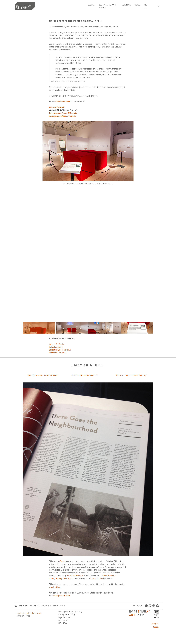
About (91, 4)
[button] (149, 327)
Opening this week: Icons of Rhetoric (43, 375)
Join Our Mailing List (27, 606)
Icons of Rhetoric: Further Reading (131, 375)
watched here (55, 587)
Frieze (62, 561)
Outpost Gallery (96, 578)
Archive (126, 4)
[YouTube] (157, 605)
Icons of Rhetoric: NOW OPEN (84, 375)
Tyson (70, 578)
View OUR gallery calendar (53, 606)
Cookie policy (155, 625)
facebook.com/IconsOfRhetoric (63, 113)
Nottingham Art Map (61, 595)
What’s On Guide (56, 344)
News (137, 4)
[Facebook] (146, 605)
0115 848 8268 (23, 616)
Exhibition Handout (57, 352)
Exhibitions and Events (107, 6)
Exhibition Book (55, 347)
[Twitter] (150, 605)
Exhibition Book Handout (60, 350)
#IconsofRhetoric (62, 101)
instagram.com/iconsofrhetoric (62, 116)
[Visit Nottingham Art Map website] (140, 613)
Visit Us (146, 6)
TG (64, 578)
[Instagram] (153, 605)
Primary (59, 578)
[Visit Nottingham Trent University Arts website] (156, 614)
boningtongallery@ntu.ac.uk (29, 613)
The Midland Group (74, 575)
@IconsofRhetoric (57, 107)
